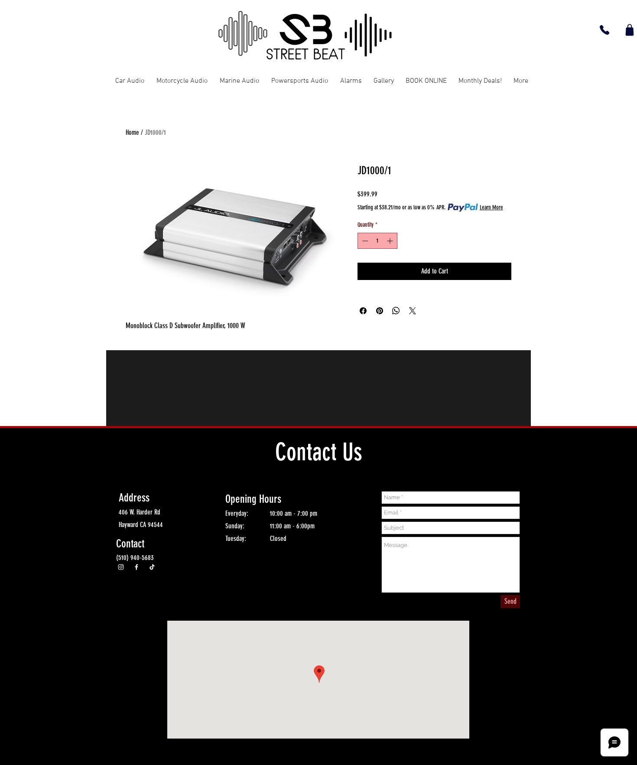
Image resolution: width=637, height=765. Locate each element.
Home (132, 132)
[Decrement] (364, 240)
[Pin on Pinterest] (379, 311)
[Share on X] (412, 311)
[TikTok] (152, 567)
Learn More (491, 207)
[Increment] (390, 240)
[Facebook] (136, 567)
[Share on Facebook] (363, 311)
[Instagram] (121, 567)
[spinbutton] (377, 240)
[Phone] (604, 29)
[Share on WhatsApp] (396, 311)
